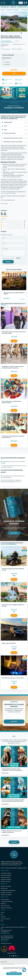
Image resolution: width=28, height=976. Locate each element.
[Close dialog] (26, 479)
